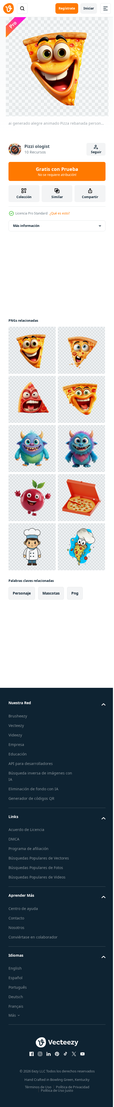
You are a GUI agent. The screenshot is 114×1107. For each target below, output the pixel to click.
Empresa (16, 990)
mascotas (51, 838)
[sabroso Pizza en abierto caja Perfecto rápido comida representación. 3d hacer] (32, 694)
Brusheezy (17, 961)
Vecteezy (16, 971)
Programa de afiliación (28, 1094)
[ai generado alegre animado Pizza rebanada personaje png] (32, 350)
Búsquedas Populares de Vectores (38, 1103)
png (74, 838)
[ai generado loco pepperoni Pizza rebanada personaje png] (32, 497)
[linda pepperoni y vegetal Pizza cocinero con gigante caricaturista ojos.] (32, 792)
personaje (22, 838)
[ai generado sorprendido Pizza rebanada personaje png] (32, 399)
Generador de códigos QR (31, 1044)
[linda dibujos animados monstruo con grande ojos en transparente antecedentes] (32, 546)
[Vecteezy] (8, 8)
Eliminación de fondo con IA (33, 1034)
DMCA (13, 1084)
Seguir (96, 152)
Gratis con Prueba (57, 171)
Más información (26, 225)
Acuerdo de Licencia (26, 1075)
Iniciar (89, 8)
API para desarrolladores (30, 1009)
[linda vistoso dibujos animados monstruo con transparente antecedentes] (32, 595)
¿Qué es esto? (60, 213)
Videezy (15, 980)
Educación (17, 999)
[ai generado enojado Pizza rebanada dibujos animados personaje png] (32, 448)
